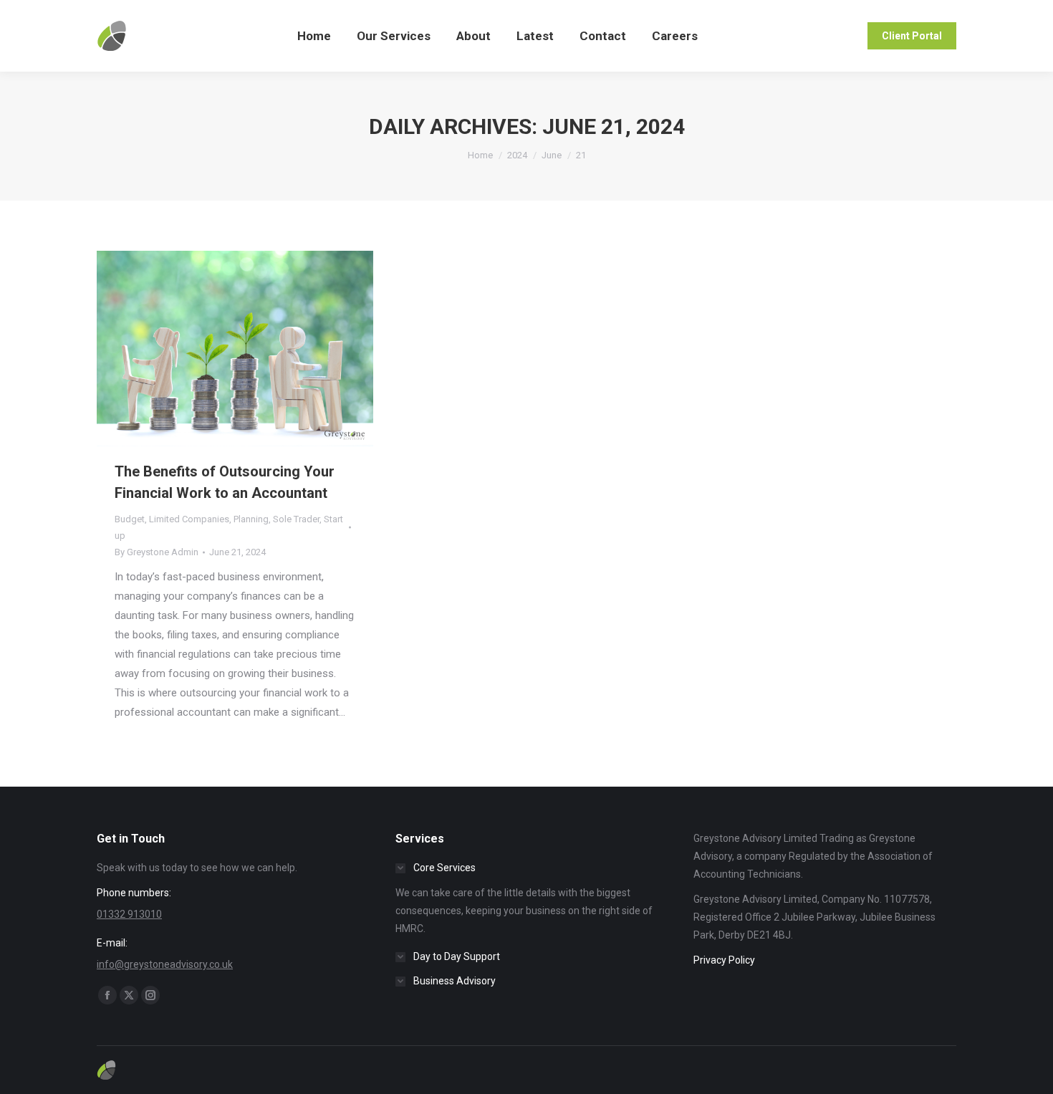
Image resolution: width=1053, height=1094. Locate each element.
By (156, 552)
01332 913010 (129, 914)
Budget (130, 519)
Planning (251, 519)
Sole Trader (296, 519)
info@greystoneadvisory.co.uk (165, 964)
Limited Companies (189, 519)
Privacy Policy (724, 960)
